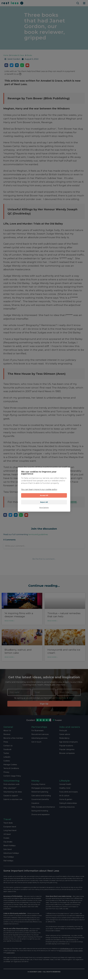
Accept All (44, 495)
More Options (44, 507)
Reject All (44, 502)
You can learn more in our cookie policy (39, 489)
